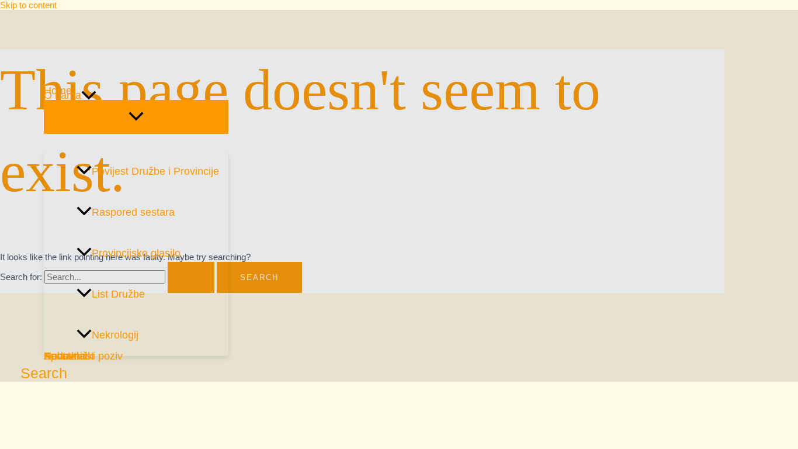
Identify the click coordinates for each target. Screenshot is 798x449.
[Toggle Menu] (136, 117)
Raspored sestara (133, 212)
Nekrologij (115, 335)
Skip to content (28, 5)
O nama (62, 95)
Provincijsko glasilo (136, 253)
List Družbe (118, 294)
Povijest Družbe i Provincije (155, 171)
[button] (88, 95)
